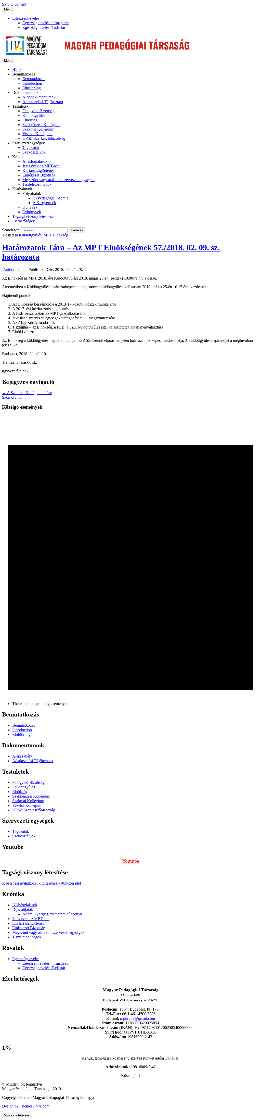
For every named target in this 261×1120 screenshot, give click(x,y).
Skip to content (14, 4)
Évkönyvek (31, 212)
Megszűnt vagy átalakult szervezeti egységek (58, 180)
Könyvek (29, 207)
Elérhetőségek (23, 221)
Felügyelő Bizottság (38, 111)
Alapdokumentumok (39, 97)
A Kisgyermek (44, 202)
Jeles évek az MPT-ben (41, 166)
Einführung (31, 88)
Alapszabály (22, 756)
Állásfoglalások (34, 161)
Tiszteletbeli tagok (36, 184)
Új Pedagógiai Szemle (50, 198)
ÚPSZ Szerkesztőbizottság (43, 138)
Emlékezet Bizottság (38, 175)
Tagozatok (30, 147)
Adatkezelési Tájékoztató (42, 101)
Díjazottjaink (22, 909)
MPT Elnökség (56, 235)
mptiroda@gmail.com (137, 1018)
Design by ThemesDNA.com (25, 1106)
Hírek (16, 69)
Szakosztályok (34, 152)
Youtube (130, 861)
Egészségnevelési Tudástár (43, 27)
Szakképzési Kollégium (41, 124)
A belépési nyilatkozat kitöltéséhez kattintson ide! (41, 883)
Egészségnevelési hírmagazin (45, 23)
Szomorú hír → (14, 397)
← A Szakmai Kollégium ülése (27, 393)
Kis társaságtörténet (38, 170)
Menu (8, 9)
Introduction (32, 83)
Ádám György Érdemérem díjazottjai (52, 914)
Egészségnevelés (25, 18)
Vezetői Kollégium (37, 134)
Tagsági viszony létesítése (33, 216)
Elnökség (29, 120)
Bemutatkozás (33, 79)
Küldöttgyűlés (33, 115)
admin (15, 269)
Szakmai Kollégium (38, 129)
